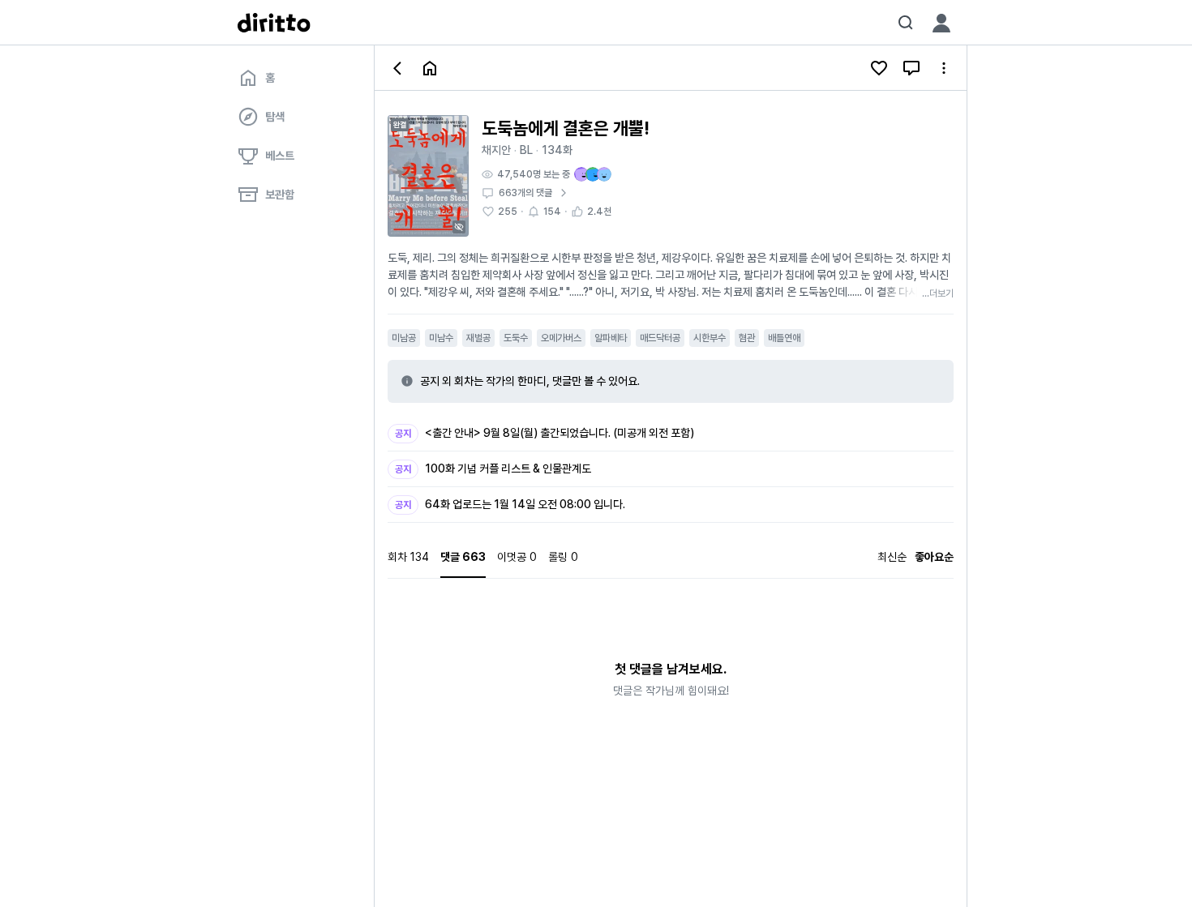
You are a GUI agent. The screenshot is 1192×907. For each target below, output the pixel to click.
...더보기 (938, 293)
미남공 (404, 338)
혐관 (747, 338)
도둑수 (516, 338)
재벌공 (478, 338)
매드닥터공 (660, 338)
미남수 (441, 338)
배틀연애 (784, 338)
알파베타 (610, 338)
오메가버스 (561, 338)
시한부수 (709, 338)
